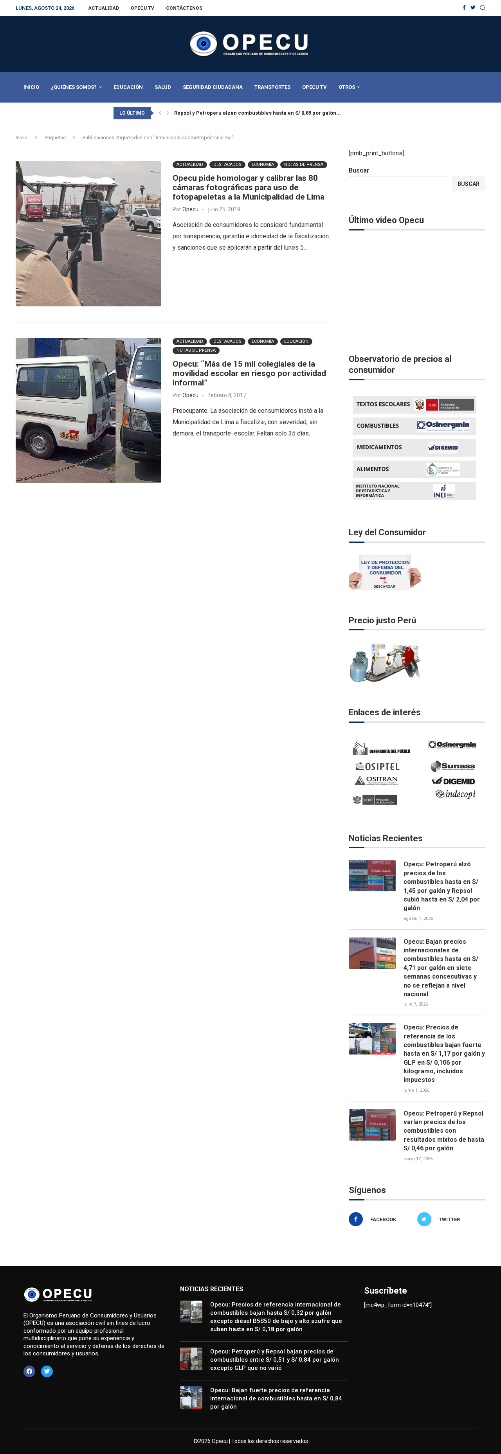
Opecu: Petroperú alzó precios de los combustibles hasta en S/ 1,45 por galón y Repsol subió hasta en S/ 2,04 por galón (442, 886)
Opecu (190, 209)
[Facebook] (464, 8)
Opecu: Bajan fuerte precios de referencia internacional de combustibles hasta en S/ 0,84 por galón (276, 1398)
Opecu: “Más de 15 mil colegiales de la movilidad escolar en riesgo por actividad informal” (249, 373)
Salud (163, 87)
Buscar (359, 170)
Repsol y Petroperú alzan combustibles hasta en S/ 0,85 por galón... (257, 113)
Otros (347, 87)
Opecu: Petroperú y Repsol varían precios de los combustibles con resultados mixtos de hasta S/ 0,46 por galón (444, 1131)
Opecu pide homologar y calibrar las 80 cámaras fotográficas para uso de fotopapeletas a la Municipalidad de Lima (248, 187)
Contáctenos (184, 8)
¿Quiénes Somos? (74, 87)
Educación (128, 87)
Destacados (227, 164)
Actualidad (103, 8)
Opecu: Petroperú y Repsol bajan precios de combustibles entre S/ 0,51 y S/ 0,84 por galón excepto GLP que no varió (274, 1359)
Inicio (31, 87)
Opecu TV (142, 8)
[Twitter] (473, 8)
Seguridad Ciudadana (213, 87)
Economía (263, 164)
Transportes (272, 87)
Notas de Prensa (303, 164)
